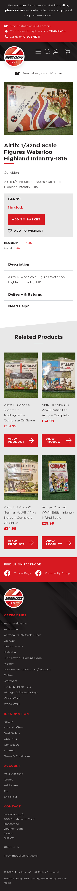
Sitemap (9, 750)
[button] (38, 51)
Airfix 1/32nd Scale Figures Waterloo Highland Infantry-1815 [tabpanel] (36, 279)
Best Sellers (12, 733)
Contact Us (11, 744)
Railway (9, 675)
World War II (12, 703)
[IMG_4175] (38, 108)
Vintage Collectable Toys (21, 692)
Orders (8, 779)
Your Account (13, 773)
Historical (10, 652)
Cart (7, 790)
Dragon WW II (13, 646)
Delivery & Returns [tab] (25, 294)
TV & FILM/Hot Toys (17, 686)
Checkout (10, 796)
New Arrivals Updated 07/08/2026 (27, 669)
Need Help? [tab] (18, 306)
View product (16, 440)
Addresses (11, 785)
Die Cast (9, 640)
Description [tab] (18, 264)
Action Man (11, 629)
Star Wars (10, 680)
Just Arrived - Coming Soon (23, 657)
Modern (9, 663)
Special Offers (13, 727)
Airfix (28, 243)
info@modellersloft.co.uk (21, 855)
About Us (10, 738)
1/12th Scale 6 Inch (16, 623)
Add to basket (26, 219)
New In (8, 721)
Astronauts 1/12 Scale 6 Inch (22, 634)
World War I (12, 698)
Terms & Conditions (17, 756)
